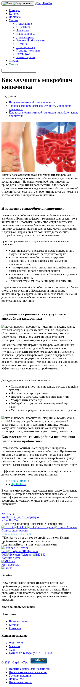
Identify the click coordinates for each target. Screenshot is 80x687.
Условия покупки (20, 675)
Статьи (13, 20)
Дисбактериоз (25, 37)
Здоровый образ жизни (31, 40)
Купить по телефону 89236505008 (30, 653)
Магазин (14, 64)
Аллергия (22, 30)
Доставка (15, 16)
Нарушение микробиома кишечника (32, 102)
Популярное (24, 23)
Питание (22, 43)
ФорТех (20, 662)
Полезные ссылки (20, 682)
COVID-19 (23, 27)
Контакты (15, 628)
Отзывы (14, 60)
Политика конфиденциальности (29, 668)
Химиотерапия (25, 57)
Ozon (12, 649)
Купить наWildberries (8, 515)
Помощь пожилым (28, 50)
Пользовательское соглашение (28, 672)
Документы (16, 678)
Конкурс (14, 10)
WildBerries (16, 642)
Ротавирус (23, 53)
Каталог (14, 13)
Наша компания (19, 621)
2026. (7, 662)
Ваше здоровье (25, 33)
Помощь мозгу (25, 47)
